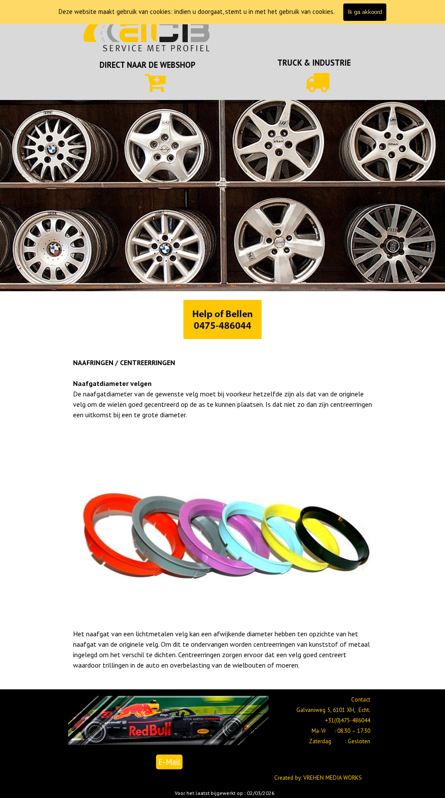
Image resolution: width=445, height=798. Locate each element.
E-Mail (169, 762)
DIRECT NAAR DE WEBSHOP (148, 65)
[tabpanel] (147, 65)
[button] (222, 320)
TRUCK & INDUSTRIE (314, 62)
